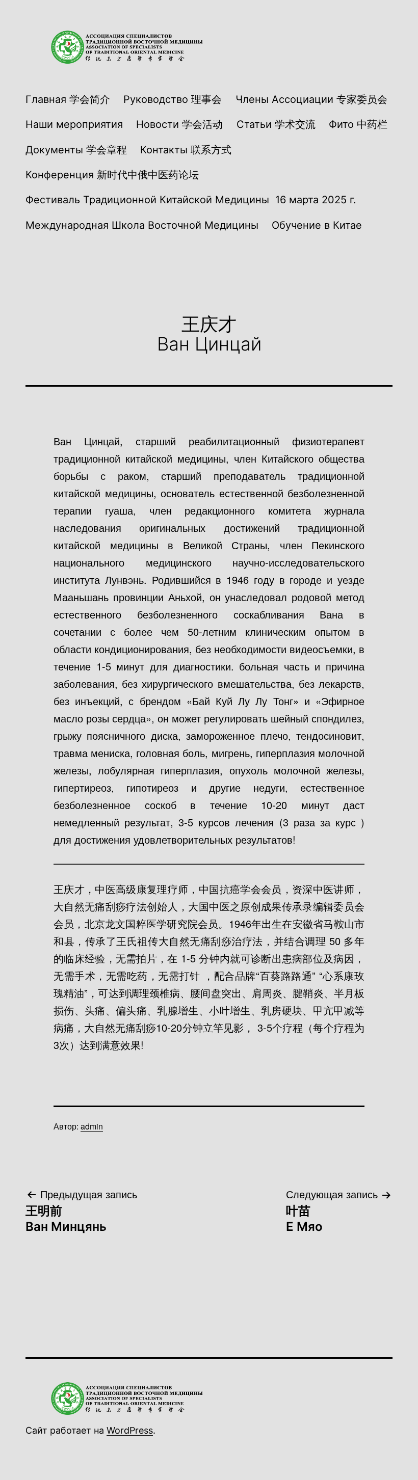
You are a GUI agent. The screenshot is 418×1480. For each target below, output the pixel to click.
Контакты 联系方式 (185, 150)
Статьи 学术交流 (276, 124)
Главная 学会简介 (67, 99)
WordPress (130, 1430)
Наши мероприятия (74, 124)
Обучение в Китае (317, 225)
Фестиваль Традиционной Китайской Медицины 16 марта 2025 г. (190, 200)
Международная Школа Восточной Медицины (141, 225)
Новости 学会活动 (179, 124)
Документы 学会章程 (76, 150)
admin (92, 1126)
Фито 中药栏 (358, 124)
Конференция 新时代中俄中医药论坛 (112, 175)
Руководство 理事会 (172, 99)
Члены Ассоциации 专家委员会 (311, 99)
